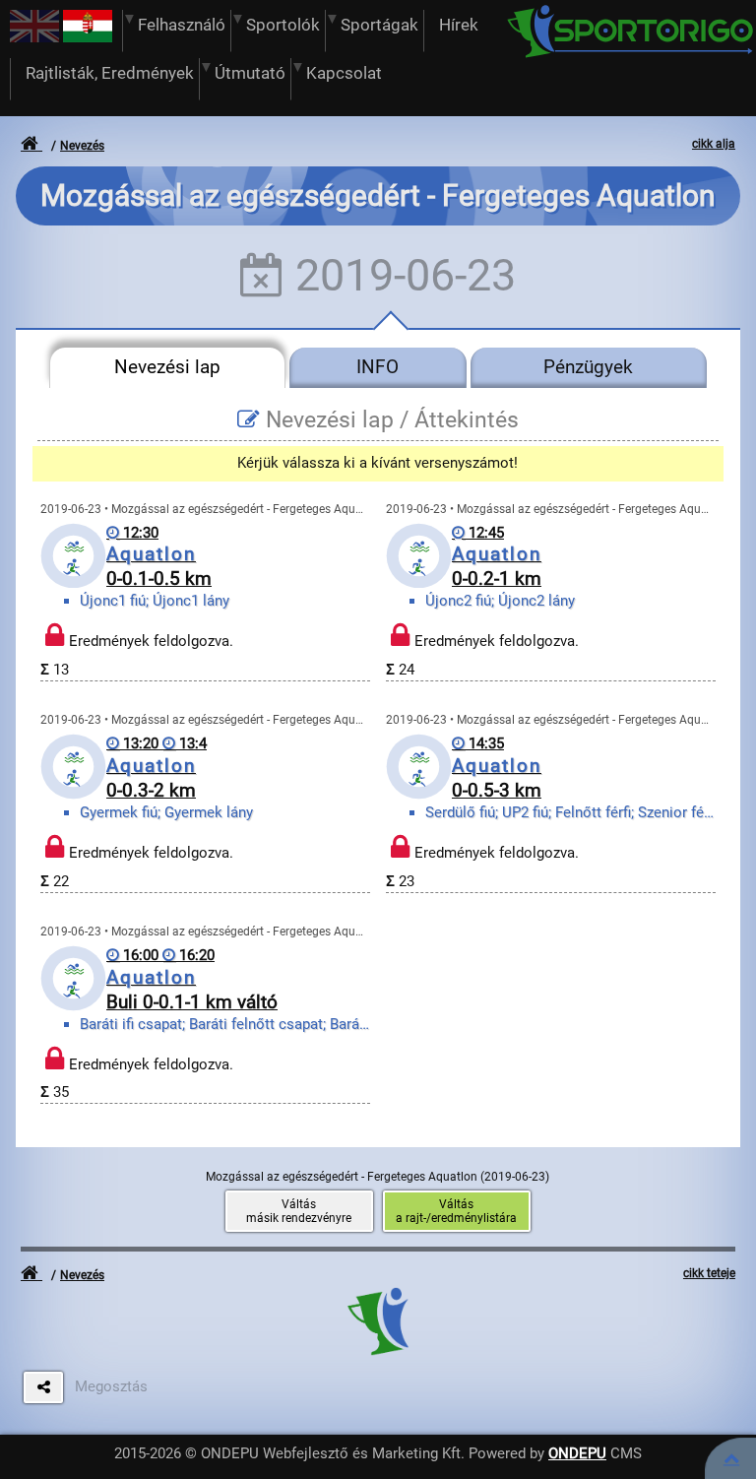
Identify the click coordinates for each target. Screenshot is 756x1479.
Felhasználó (181, 25)
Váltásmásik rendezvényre (298, 1211)
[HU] (87, 37)
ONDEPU (577, 1453)
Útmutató (250, 73)
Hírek (458, 25)
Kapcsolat (344, 73)
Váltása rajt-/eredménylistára (456, 1211)
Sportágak (379, 25)
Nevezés (82, 146)
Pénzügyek (588, 367)
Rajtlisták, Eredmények (110, 73)
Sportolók (283, 25)
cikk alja (713, 144)
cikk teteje (709, 1273)
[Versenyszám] (731, 1459)
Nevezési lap (167, 367)
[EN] (34, 37)
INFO (377, 367)
